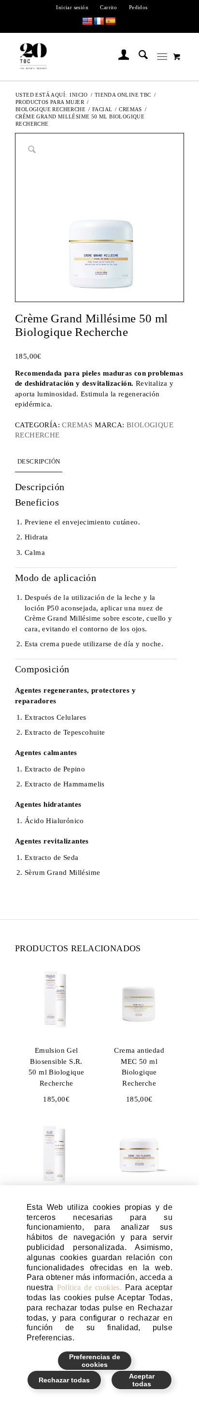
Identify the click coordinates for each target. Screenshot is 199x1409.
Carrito (108, 7)
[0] (176, 56)
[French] (99, 21)
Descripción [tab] (38, 461)
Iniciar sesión (72, 7)
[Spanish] (110, 21)
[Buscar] (138, 56)
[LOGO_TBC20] (83, 56)
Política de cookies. (89, 1287)
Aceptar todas (142, 1380)
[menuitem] (72, 7)
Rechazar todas (64, 1380)
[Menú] (162, 56)
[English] (87, 21)
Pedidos (138, 7)
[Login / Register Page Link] (119, 56)
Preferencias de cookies (94, 1360)
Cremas (77, 425)
